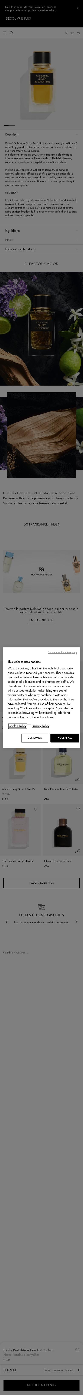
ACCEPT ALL (65, 738)
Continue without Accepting (62, 652)
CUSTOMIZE (35, 738)
